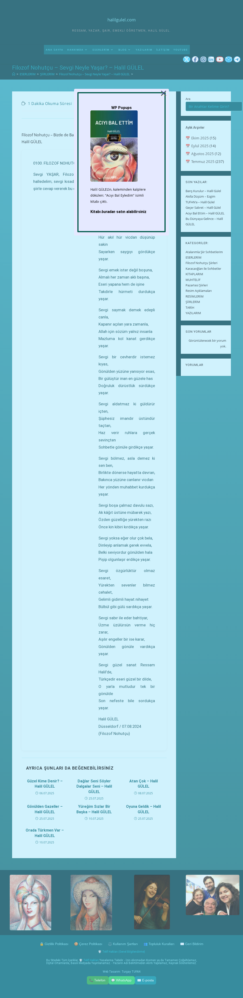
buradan (108, 211)
